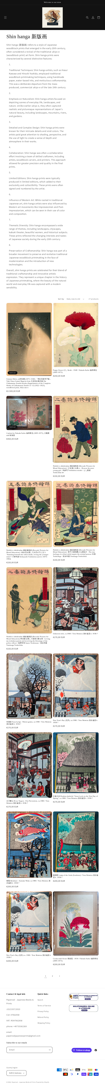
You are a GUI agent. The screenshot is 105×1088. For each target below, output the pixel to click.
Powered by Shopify (42, 1082)
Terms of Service (44, 1005)
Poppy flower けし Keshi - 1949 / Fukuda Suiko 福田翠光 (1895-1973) (75, 371)
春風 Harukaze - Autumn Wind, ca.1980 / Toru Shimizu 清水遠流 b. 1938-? (28, 882)
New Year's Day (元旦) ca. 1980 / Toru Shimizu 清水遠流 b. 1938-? (28, 956)
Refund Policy (43, 1017)
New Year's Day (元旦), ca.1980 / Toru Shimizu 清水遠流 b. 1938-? (75, 721)
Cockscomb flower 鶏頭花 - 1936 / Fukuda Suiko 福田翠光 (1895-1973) (75, 960)
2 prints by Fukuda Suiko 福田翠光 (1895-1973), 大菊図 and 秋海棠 (27, 434)
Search (40, 1000)
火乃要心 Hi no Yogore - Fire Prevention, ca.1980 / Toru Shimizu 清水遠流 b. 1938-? (27, 802)
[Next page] (59, 976)
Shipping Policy (44, 1023)
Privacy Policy (43, 1011)
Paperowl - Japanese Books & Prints (24, 1082)
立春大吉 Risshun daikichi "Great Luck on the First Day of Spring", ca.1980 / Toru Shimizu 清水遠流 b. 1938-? (75, 797)
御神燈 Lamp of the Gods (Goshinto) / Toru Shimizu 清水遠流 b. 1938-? (75, 876)
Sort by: (61, 299)
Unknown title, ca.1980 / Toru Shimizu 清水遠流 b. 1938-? (75, 634)
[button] (5, 17)
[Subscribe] (49, 1050)
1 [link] (45, 976)
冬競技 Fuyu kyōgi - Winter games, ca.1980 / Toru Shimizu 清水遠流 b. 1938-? (28, 723)
